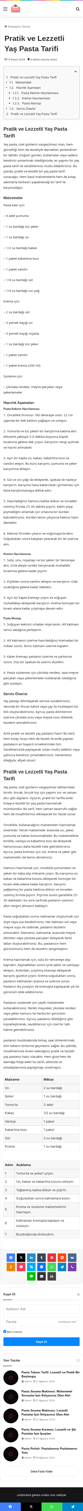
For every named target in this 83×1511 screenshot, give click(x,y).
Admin (27, 1381)
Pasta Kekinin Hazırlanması (39, 93)
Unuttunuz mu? (67, 1321)
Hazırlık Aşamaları (28, 87)
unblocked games (28, 1495)
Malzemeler (23, 82)
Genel (26, 26)
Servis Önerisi (25, 108)
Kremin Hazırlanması (36, 98)
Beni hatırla (14, 1332)
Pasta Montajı (31, 103)
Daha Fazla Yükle (42, 1471)
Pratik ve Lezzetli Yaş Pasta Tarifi (33, 77)
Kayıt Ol (41, 1341)
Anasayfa (13, 26)
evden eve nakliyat (53, 1495)
